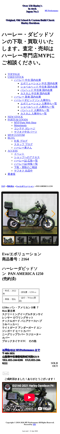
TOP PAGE (14, 74)
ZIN (34, 424)
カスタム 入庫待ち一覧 (33, 113)
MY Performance (51, 11)
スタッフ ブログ (23, 144)
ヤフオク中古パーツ (25, 131)
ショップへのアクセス (27, 157)
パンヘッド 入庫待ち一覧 (34, 110)
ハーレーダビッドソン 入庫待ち (32, 100)
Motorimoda (20, 125)
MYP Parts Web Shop (25, 122)
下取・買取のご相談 (25, 167)
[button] (6, 213)
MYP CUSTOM (16, 135)
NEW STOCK (15, 116)
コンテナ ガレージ (24, 128)
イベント (19, 153)
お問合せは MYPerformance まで (21, 349)
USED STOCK (16, 77)
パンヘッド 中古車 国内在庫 (36, 90)
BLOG (11, 138)
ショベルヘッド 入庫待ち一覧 (37, 107)
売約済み (10, 186)
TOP (3, 186)
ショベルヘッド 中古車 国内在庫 (39, 86)
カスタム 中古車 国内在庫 (35, 93)
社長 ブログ (21, 141)
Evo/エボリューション (25, 186)
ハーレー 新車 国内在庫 (27, 96)
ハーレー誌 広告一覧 (26, 160)
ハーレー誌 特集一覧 (26, 164)
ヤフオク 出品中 (23, 170)
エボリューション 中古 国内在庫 (39, 83)
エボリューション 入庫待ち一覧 (38, 103)
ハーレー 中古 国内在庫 (27, 80)
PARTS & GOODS (18, 119)
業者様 (11, 174)
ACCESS (13, 150)
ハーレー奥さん (23, 147)
